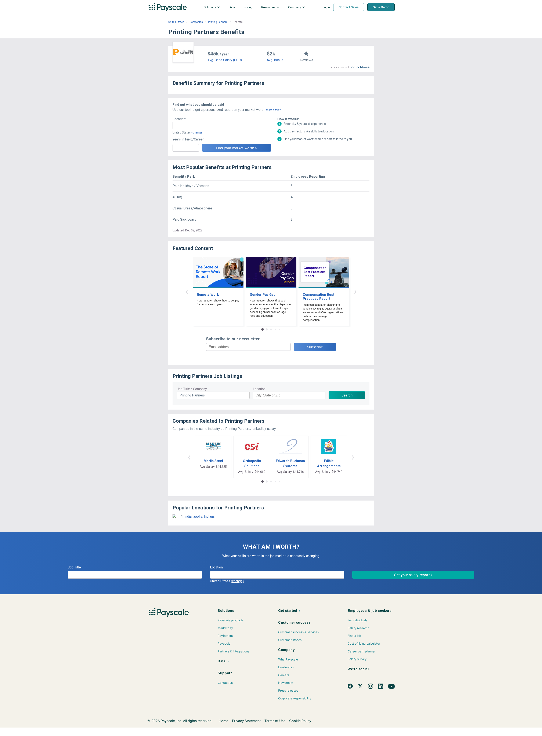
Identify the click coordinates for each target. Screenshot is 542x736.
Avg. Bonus (275, 60)
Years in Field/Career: (188, 139)
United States (176, 22)
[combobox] (222, 125)
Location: (179, 119)
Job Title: (75, 567)
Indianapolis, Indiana (199, 517)
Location (259, 389)
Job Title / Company (192, 389)
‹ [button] (186, 291)
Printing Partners (218, 22)
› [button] (355, 291)
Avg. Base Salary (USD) (224, 60)
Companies (196, 22)
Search (347, 395)
